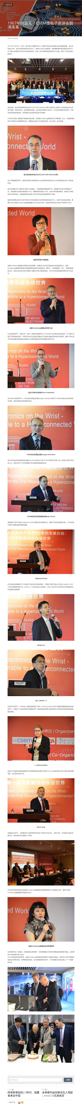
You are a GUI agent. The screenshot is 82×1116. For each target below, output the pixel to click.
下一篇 (44, 1089)
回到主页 (9, 5)
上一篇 (11, 1089)
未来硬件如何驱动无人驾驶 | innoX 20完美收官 (57, 1094)
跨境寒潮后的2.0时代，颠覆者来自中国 (23, 1094)
